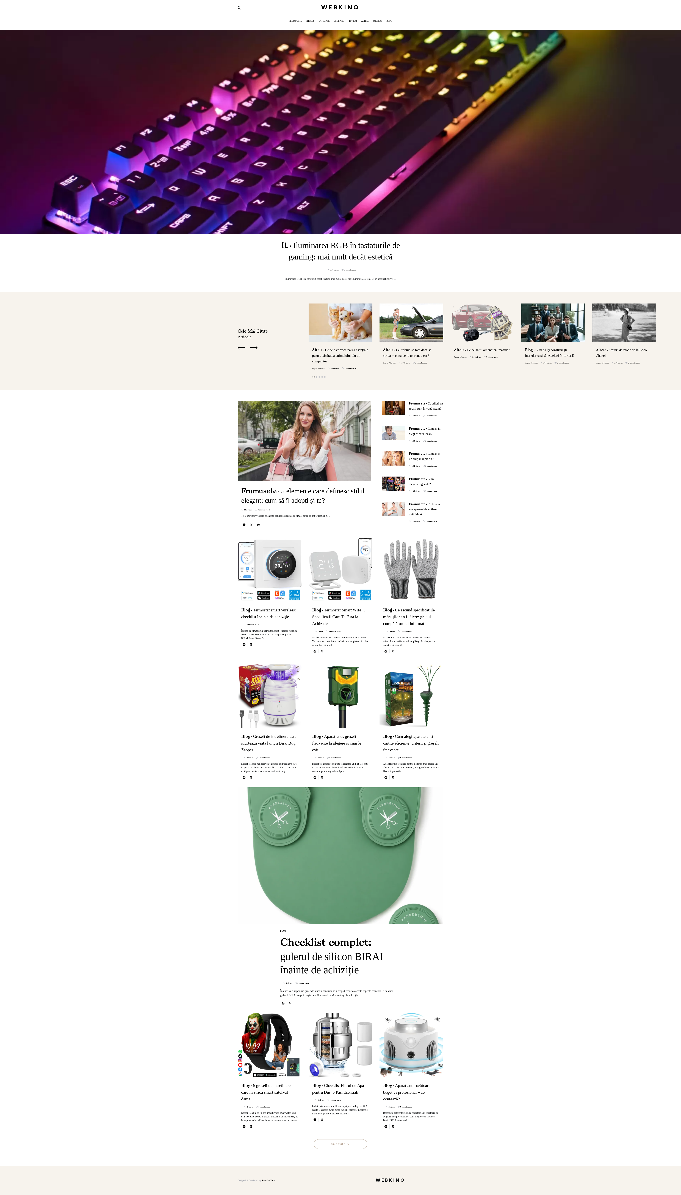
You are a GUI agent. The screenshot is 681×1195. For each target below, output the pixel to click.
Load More (338, 1144)
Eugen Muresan (318, 368)
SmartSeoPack (268, 1180)
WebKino (340, 7)
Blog (283, 931)
